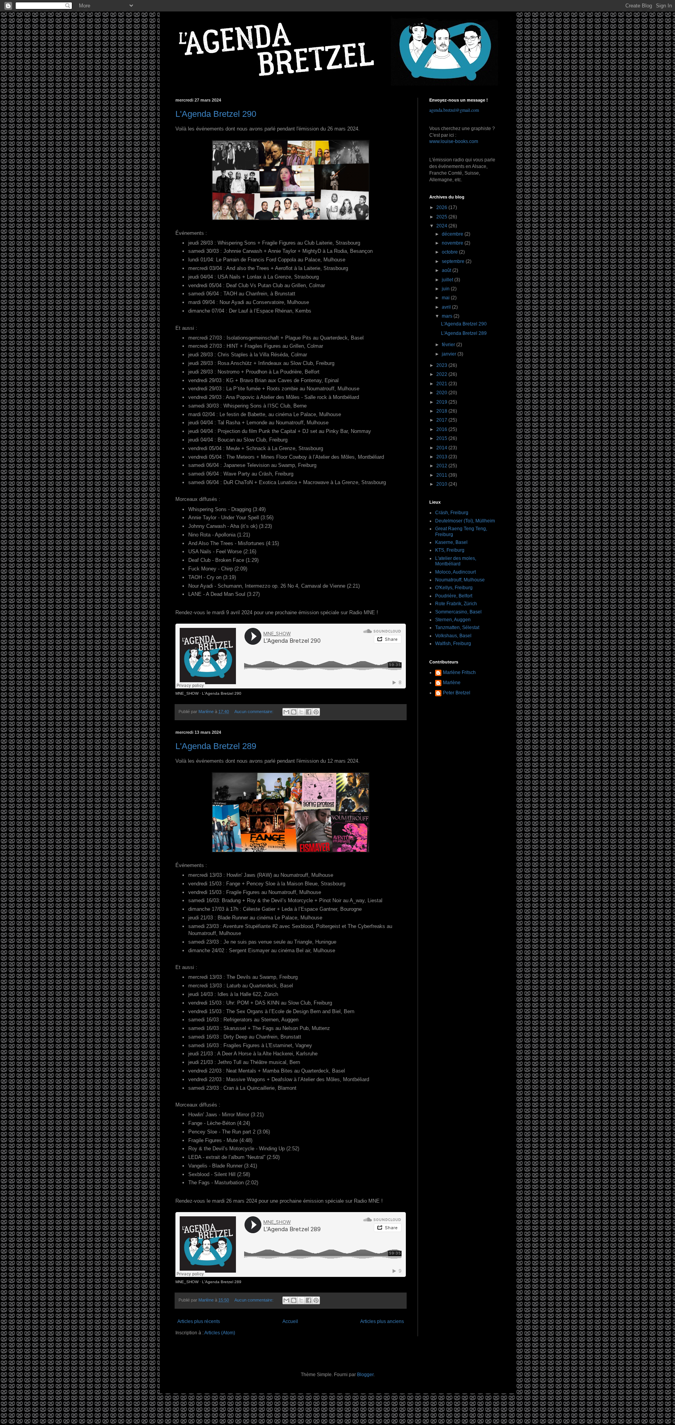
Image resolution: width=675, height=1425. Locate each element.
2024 (442, 226)
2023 (442, 365)
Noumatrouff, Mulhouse (460, 580)
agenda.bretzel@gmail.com (454, 110)
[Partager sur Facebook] (308, 712)
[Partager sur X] (301, 712)
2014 (442, 448)
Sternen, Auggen (453, 619)
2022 (442, 374)
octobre (450, 252)
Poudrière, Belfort (453, 596)
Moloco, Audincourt (455, 572)
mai (446, 297)
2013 (442, 457)
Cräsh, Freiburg (451, 512)
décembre (453, 234)
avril (447, 307)
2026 (442, 207)
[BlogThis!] (294, 712)
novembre (453, 243)
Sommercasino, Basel (458, 612)
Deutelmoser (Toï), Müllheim (465, 521)
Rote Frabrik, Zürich (456, 603)
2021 (442, 383)
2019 (442, 402)
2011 (442, 475)
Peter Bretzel (456, 693)
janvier (449, 354)
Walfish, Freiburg (453, 643)
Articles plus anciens (382, 1321)
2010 (442, 484)
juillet (448, 279)
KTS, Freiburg (449, 550)
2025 (442, 217)
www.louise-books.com (453, 141)
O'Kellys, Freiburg (454, 587)
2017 (442, 420)
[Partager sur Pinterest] (316, 712)
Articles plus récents (198, 1321)
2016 (442, 429)
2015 (442, 438)
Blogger (365, 1374)
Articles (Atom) (219, 1333)
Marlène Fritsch (459, 672)
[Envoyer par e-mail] (286, 712)
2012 (442, 465)
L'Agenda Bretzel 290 (215, 114)
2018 (442, 411)
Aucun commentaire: (254, 711)
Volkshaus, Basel (453, 635)
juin (446, 288)
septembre (454, 261)
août (447, 270)
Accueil (290, 1321)
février (449, 344)
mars (448, 316)
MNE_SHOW (186, 693)
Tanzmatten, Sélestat (457, 627)
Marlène (452, 682)
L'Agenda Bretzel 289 (215, 746)
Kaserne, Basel (451, 542)
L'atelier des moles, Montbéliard (455, 561)
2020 (442, 392)
